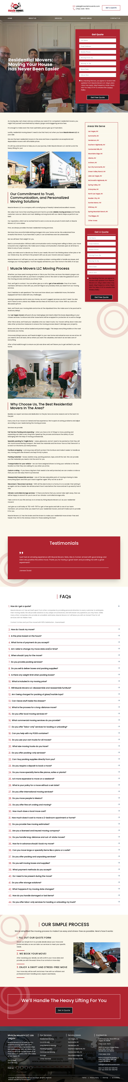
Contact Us (115, 18)
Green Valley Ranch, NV (97, 171)
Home (10, 18)
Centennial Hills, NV (95, 149)
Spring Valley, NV (94, 185)
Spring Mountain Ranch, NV (98, 212)
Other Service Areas (75, 1059)
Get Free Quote (98, 97)
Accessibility (116, 1078)
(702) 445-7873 (104, 1044)
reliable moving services (62, 212)
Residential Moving (47, 1039)
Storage (43, 1055)
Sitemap (106, 1078)
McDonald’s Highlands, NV (97, 180)
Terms (85, 1078)
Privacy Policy (94, 289)
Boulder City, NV (94, 198)
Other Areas (92, 220)
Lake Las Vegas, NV (95, 176)
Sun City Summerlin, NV (96, 167)
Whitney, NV (92, 207)
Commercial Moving (47, 1052)
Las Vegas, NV (93, 131)
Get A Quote (111, 8)
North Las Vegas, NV (95, 194)
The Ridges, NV (93, 216)
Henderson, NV (93, 140)
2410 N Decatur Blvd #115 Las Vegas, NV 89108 (108, 1040)
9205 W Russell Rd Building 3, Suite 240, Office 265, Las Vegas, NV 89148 (108, 1059)
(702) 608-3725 (104, 1054)
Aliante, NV (92, 158)
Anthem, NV (92, 163)
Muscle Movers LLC (70, 132)
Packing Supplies (46, 1049)
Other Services (45, 1059)
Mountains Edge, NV (95, 154)
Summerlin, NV (93, 136)
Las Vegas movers (17, 315)
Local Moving (44, 1042)
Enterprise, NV (93, 189)
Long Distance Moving (48, 1045)
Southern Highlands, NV (96, 145)
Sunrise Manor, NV (94, 203)
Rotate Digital (26, 1079)
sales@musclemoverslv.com (109, 1064)
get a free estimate (56, 283)
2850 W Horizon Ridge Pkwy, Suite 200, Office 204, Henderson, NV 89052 (108, 1049)
